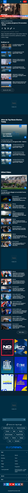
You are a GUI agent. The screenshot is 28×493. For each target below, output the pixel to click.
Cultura (16, 463)
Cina (10, 441)
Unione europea (8, 434)
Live (25, 1)
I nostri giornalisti (5, 469)
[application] (14, 11)
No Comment (4, 190)
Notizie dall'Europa (17, 226)
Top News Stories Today (7, 140)
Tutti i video (21, 332)
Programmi (17, 466)
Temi (2, 452)
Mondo (14, 203)
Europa (2, 455)
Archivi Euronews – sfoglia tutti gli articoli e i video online (20, 470)
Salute (16, 460)
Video (2, 466)
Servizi (2, 476)
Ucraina (6, 437)
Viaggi (2, 463)
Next (2, 460)
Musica (14, 437)
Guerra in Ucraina (21, 428)
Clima (14, 211)
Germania (17, 441)
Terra (16, 458)
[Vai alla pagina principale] (5, 1)
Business (3, 458)
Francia (7, 431)
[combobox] (14, 419)
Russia (20, 431)
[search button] (24, 419)
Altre (2, 479)
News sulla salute (17, 294)
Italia (14, 431)
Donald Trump (19, 434)
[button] (7, 90)
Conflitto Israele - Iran (8, 428)
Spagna (21, 437)
